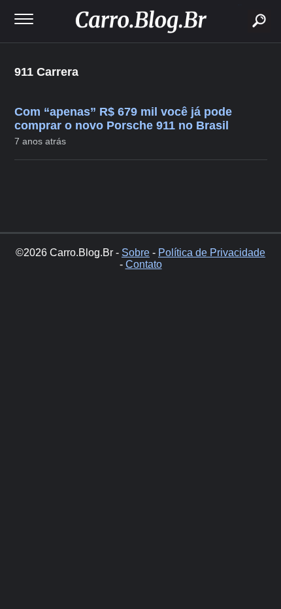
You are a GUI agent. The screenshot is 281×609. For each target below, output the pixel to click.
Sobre (136, 252)
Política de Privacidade (211, 252)
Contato (143, 264)
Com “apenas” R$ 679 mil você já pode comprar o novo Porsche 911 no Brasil (123, 118)
